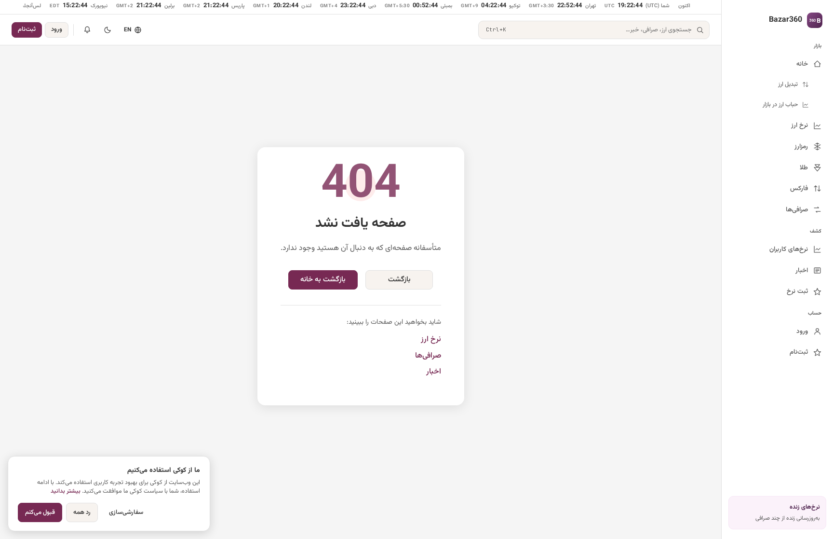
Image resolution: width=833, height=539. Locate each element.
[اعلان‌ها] (87, 30)
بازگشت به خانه (323, 279)
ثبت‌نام (27, 29)
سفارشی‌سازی (126, 512)
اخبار (433, 372)
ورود (56, 29)
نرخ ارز (431, 339)
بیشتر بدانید (66, 491)
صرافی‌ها (428, 356)
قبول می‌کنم (40, 512)
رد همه (82, 512)
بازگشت (399, 279)
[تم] (107, 30)
